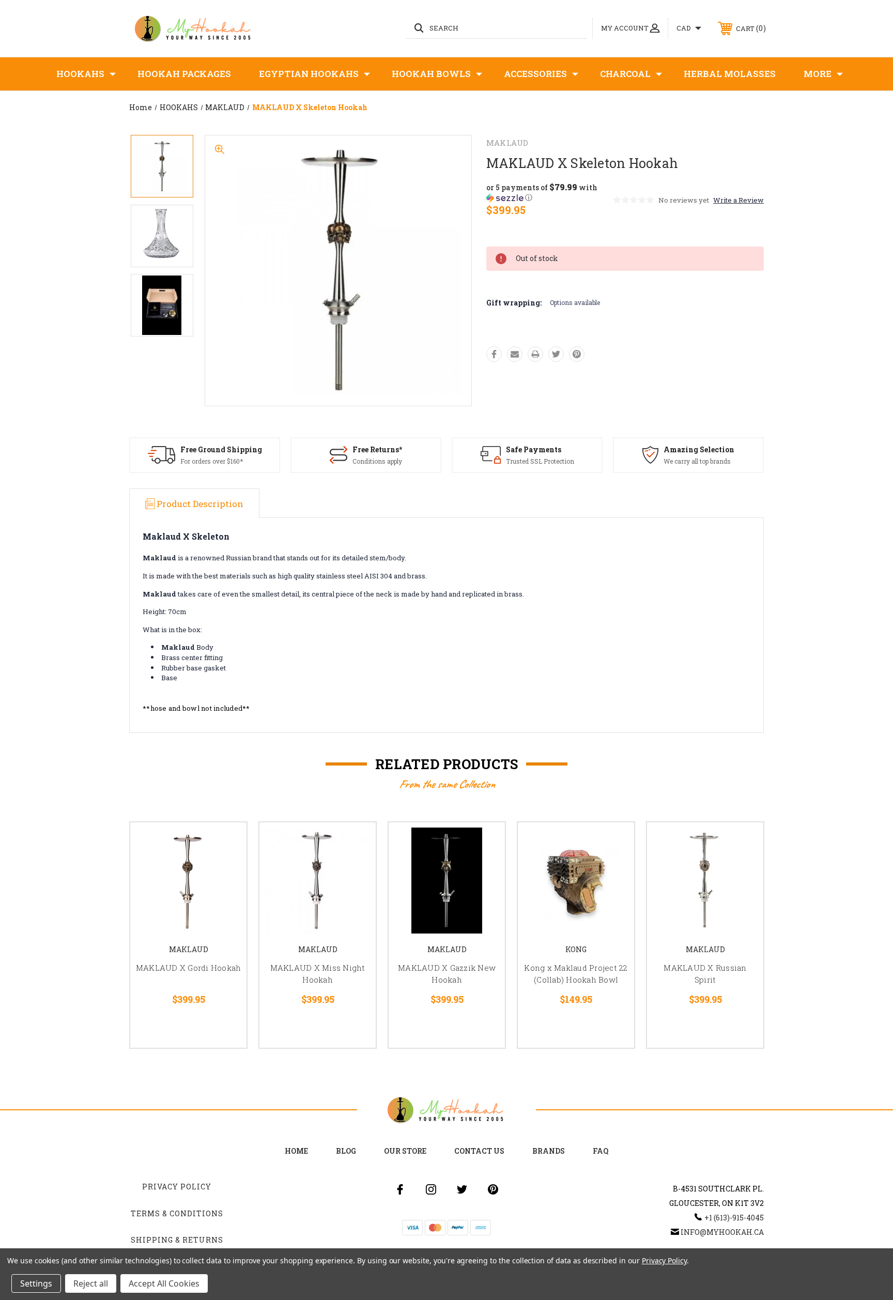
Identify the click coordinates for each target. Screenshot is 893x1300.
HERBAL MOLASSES (730, 74)
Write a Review (738, 200)
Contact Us (479, 1151)
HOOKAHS (80, 74)
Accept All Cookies (164, 1283)
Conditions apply (377, 461)
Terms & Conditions (177, 1213)
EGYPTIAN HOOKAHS (309, 74)
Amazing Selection (699, 449)
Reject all (90, 1283)
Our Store (405, 1151)
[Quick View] (225, 843)
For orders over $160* (211, 461)
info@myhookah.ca (722, 1232)
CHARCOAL (625, 74)
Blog (346, 1151)
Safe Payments (533, 449)
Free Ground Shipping (221, 449)
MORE (818, 74)
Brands (548, 1151)
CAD (684, 28)
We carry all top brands (697, 461)
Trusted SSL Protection (540, 461)
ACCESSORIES (535, 74)
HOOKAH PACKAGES (184, 74)
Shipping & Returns (177, 1240)
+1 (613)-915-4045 (734, 1217)
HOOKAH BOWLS (431, 74)
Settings (36, 1283)
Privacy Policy (176, 1186)
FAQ (600, 1151)
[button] (548, 192)
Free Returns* (377, 449)
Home (296, 1151)
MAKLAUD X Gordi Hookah (188, 967)
